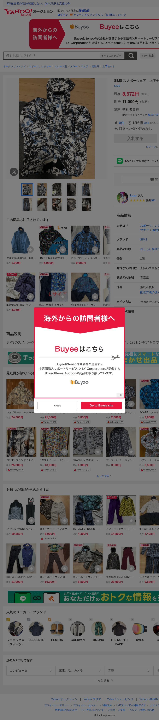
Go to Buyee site (101, 405)
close (57, 405)
